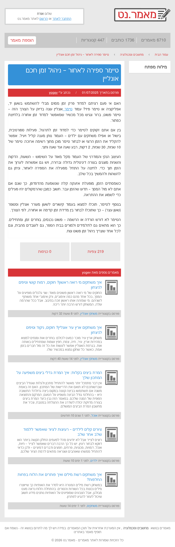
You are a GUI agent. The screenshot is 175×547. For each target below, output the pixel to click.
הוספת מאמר (22, 40)
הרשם (43, 19)
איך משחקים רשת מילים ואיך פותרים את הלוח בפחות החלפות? (60, 477)
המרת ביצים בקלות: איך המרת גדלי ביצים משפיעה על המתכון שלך (59, 375)
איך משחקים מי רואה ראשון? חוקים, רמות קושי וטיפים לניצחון (60, 285)
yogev (53, 93)
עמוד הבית (161, 55)
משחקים (92, 506)
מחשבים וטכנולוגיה (132, 55)
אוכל (94, 415)
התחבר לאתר (61, 19)
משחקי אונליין (88, 314)
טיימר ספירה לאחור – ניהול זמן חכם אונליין (83, 55)
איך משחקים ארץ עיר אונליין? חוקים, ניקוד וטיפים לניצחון (64, 330)
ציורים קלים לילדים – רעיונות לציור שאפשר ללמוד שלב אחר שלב (62, 432)
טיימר (67, 109)
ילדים (93, 461)
